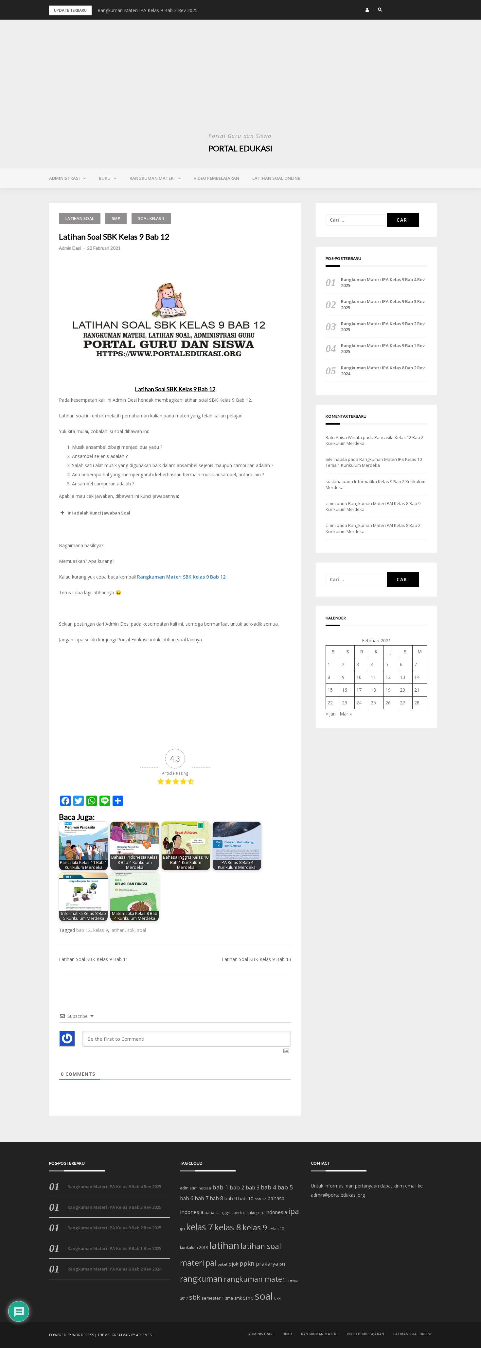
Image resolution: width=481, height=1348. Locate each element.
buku (250, 1212)
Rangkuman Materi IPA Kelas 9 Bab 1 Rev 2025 (383, 348)
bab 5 (285, 1187)
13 (402, 677)
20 (402, 690)
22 (330, 702)
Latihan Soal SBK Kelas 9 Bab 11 (93, 959)
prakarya (267, 1263)
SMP (116, 218)
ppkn (247, 1263)
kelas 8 (227, 1227)
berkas (239, 1212)
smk (238, 1298)
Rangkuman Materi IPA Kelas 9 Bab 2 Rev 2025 (383, 326)
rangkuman (201, 1278)
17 (359, 690)
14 (416, 677)
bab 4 (268, 1187)
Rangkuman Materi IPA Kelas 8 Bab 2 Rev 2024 (383, 371)
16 (344, 690)
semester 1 (213, 1298)
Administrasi (64, 178)
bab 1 (220, 1187)
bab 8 (216, 1198)
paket (222, 1264)
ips (182, 1228)
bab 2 (237, 1187)
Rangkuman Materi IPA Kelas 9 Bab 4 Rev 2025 (383, 282)
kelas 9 (100, 930)
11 (373, 677)
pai (210, 1263)
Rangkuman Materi (152, 178)
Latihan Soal (79, 218)
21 (416, 690)
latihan (118, 930)
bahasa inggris (218, 1212)
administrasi (200, 1188)
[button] (367, 10)
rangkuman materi (255, 1279)
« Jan (331, 714)
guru (260, 1212)
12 (388, 677)
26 (388, 702)
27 (402, 702)
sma (229, 1298)
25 (373, 702)
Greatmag (121, 1335)
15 (330, 690)
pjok (233, 1263)
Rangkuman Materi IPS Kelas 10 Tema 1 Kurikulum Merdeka (374, 462)
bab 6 (186, 1198)
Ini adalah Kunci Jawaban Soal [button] (99, 513)
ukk (277, 1298)
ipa (293, 1211)
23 (344, 702)
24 (359, 702)
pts (282, 1264)
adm (184, 1188)
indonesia (276, 1212)
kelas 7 (199, 1227)
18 (373, 690)
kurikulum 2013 (194, 1247)
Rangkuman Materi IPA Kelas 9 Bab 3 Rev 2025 (148, 10)
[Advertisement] (240, 81)
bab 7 (201, 1198)
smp (248, 1297)
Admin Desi (70, 248)
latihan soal (260, 1246)
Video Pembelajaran (216, 178)
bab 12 (83, 930)
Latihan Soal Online (276, 178)
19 (388, 690)
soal (141, 930)
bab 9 (230, 1198)
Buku (105, 178)
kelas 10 (276, 1229)
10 (359, 677)
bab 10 (245, 1198)
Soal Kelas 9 (151, 218)
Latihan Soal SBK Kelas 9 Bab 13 (256, 959)
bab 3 (252, 1187)
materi (192, 1262)
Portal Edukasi (240, 148)
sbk (130, 930)
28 (416, 702)
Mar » (346, 714)
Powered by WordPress (71, 1335)
